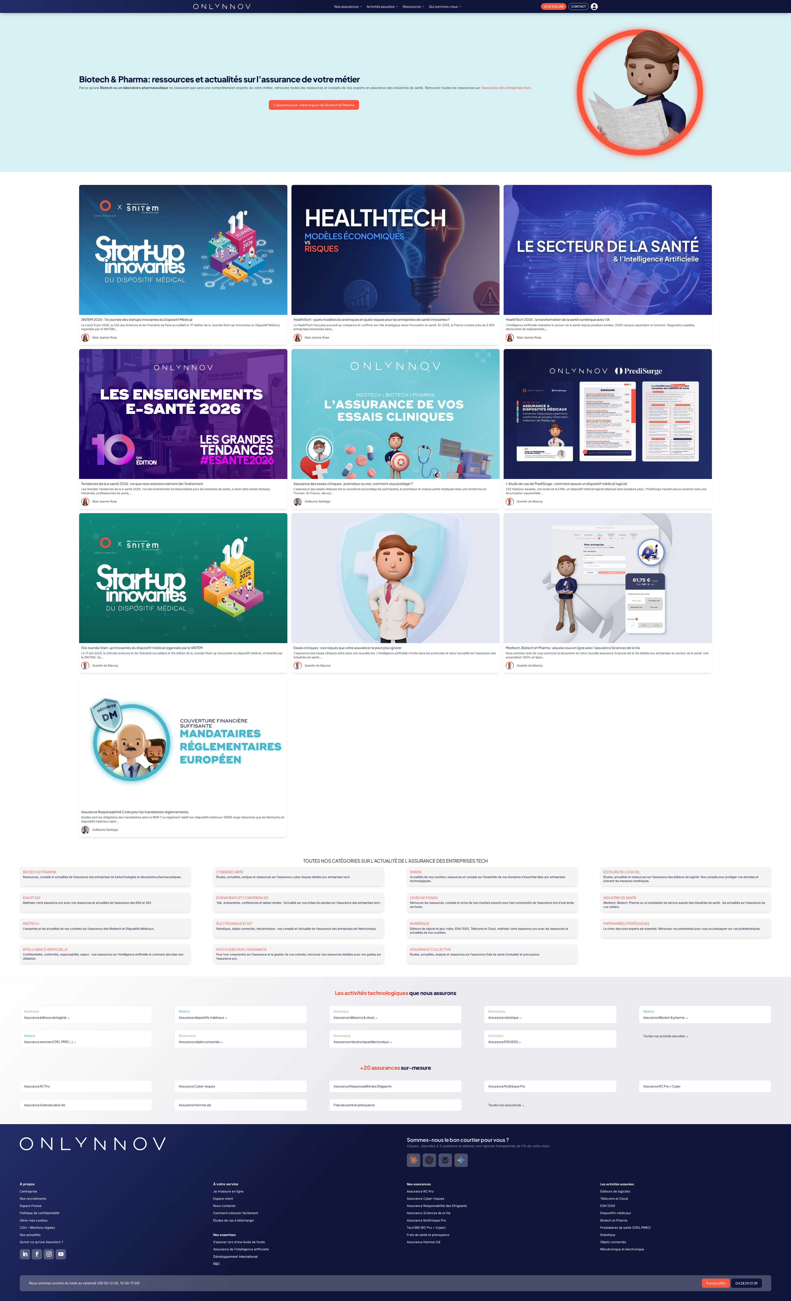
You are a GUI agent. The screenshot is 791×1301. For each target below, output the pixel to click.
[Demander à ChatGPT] (429, 1160)
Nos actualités (30, 1235)
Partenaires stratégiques (626, 923)
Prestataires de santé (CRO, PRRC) (625, 1228)
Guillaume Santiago (317, 501)
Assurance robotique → (505, 1017)
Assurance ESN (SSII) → (504, 1042)
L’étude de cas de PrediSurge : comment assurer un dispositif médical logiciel (566, 483)
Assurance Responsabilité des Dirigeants (362, 1086)
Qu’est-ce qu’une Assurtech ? (41, 1242)
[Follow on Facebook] (37, 1254)
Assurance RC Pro (37, 1086)
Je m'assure (554, 6)
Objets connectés (613, 1242)
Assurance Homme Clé (423, 1242)
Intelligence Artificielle (45, 949)
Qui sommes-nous (443, 6)
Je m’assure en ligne (228, 1191)
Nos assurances (346, 6)
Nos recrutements (33, 1199)
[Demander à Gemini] (461, 1160)
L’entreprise (28, 1191)
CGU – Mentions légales (37, 1228)
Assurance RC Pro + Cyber (662, 1086)
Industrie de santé (619, 898)
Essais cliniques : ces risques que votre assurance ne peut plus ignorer (347, 648)
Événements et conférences (242, 898)
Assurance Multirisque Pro (506, 1086)
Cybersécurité (229, 872)
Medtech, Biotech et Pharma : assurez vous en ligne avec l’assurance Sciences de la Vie (573, 648)
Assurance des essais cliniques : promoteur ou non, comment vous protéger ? (353, 483)
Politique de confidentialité (39, 1213)
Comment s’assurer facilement (235, 1213)
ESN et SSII (31, 898)
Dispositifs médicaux (615, 1213)
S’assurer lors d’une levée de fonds (239, 1242)
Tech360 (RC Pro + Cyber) (426, 1228)
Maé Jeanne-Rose (104, 337)
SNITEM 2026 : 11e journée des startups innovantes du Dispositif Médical (136, 319)
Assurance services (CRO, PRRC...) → (50, 1042)
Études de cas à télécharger (233, 1220)
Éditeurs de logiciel (621, 872)
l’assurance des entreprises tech (506, 88)
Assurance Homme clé (195, 1105)
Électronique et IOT (234, 923)
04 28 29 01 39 (746, 1283)
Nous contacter (224, 1206)
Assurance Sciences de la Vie (44, 1105)
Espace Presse (31, 1206)
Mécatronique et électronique (622, 1249)
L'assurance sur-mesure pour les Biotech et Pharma (314, 105)
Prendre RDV (716, 1283)
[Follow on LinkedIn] (25, 1254)
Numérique (419, 923)
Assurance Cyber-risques (197, 1086)
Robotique (607, 1235)
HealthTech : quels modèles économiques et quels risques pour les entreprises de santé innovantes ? (372, 319)
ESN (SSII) (607, 1206)
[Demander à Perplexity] (445, 1160)
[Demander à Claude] (413, 1160)
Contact (578, 6)
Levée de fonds (424, 898)
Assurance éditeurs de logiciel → (47, 1017)
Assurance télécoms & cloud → (356, 1017)
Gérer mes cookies (34, 1220)
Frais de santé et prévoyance (354, 1105)
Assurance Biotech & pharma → (665, 1017)
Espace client (223, 1199)
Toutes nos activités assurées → (666, 1036)
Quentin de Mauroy (530, 501)
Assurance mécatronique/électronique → (363, 1042)
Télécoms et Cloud (614, 1199)
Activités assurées (381, 6)
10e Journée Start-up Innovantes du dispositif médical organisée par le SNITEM (142, 648)
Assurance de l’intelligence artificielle (241, 1249)
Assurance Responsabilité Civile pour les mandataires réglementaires (134, 812)
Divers (415, 872)
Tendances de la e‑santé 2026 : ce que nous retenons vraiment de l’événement (142, 483)
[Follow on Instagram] (49, 1254)
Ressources (412, 6)
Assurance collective (430, 949)
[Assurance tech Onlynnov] (221, 6)
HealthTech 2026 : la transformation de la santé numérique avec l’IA (558, 319)
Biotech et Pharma (39, 872)
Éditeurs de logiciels (615, 1191)
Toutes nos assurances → (506, 1105)
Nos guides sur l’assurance (241, 949)
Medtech (31, 923)
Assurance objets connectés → (201, 1042)
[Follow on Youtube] (61, 1254)
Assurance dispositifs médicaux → (203, 1017)
